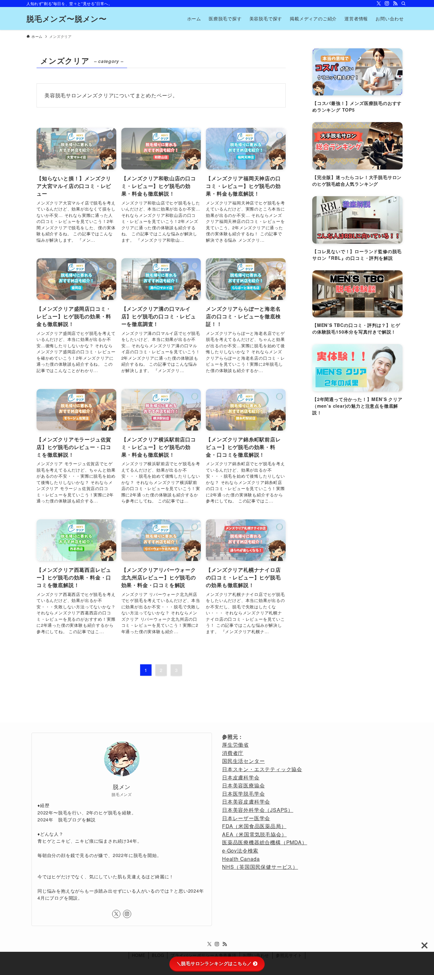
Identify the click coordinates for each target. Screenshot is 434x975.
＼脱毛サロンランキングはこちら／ (214, 963)
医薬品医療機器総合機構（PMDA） (264, 842)
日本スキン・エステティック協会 (262, 769)
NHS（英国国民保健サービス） (260, 866)
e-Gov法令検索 (240, 850)
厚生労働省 (235, 744)
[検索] (403, 3)
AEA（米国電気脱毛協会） (254, 834)
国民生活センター (243, 760)
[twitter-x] (379, 3)
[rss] (395, 3)
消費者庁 (232, 753)
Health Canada (241, 858)
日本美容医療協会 (243, 785)
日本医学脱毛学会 (243, 793)
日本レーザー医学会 (246, 818)
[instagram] (387, 3)
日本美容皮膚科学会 (246, 801)
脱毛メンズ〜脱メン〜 (66, 18)
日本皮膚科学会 (241, 777)
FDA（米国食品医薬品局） (254, 826)
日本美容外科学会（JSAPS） (257, 809)
